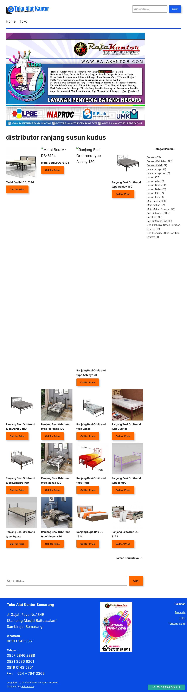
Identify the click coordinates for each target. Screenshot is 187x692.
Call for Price (17, 189)
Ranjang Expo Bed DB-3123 (126, 534)
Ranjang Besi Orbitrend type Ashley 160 (126, 184)
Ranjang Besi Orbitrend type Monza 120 (55, 480)
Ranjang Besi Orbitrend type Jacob (91, 426)
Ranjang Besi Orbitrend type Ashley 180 (20, 426)
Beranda (180, 612)
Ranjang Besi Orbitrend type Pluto (91, 480)
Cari (135, 580)
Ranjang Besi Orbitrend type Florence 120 (55, 426)
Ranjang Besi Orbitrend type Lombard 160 (20, 480)
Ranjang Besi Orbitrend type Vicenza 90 (55, 534)
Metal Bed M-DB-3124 (20, 182)
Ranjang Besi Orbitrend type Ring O (126, 480)
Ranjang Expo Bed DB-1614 (90, 534)
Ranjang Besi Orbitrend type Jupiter (126, 426)
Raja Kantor (27, 686)
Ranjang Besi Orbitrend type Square (20, 534)
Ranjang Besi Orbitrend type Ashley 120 (91, 373)
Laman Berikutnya (129, 558)
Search (175, 9)
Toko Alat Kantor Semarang (30, 604)
